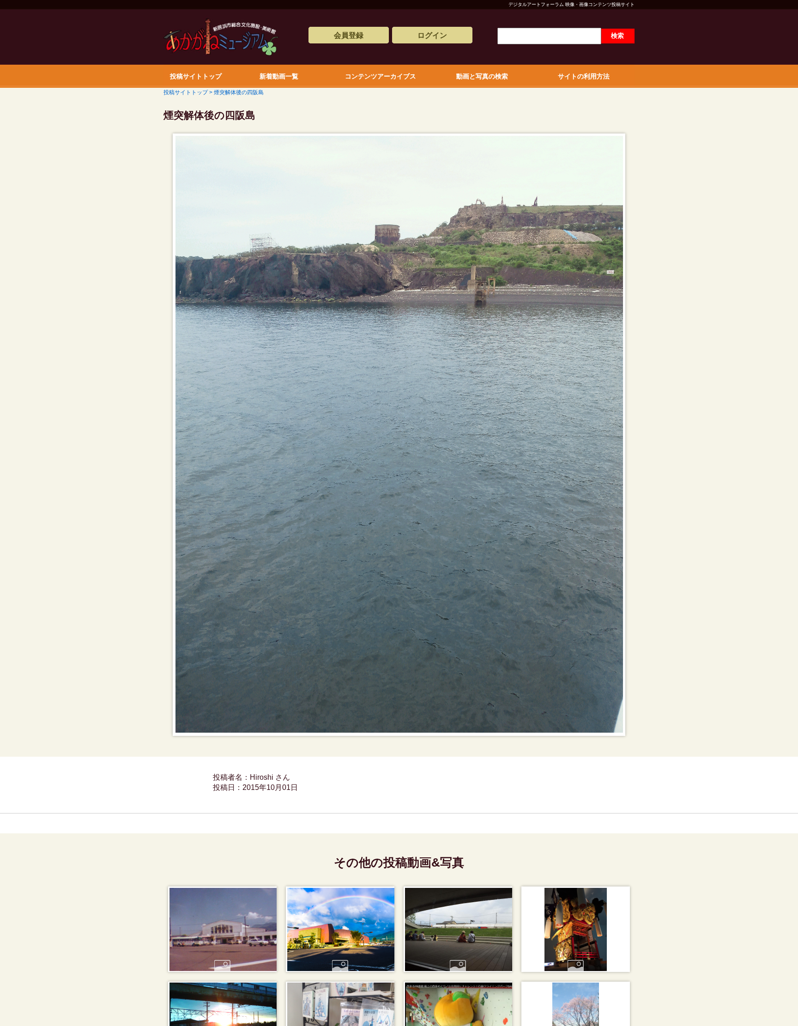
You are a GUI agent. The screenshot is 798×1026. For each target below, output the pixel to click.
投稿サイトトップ (196, 76)
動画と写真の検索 (482, 76)
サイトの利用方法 (584, 76)
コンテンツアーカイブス (380, 76)
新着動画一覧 (279, 76)
